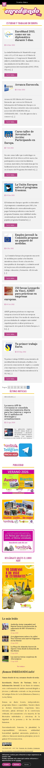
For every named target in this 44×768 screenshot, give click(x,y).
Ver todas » (21, 666)
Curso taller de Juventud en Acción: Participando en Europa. (19, 137)
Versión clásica (22, 2)
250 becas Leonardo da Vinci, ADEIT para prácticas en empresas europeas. (22, 293)
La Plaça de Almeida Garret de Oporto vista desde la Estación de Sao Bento (25, 649)
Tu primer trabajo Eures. (26, 345)
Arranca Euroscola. (27, 84)
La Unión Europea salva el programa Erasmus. (26, 187)
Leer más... (11, 75)
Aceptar (6, 764)
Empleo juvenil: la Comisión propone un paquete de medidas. (26, 239)
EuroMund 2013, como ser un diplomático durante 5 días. (25, 36)
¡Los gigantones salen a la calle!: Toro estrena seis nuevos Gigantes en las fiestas (25, 639)
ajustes (18, 760)
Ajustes (26, 764)
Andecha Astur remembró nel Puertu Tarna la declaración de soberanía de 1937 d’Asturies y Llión (24, 627)
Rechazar (16, 764)
